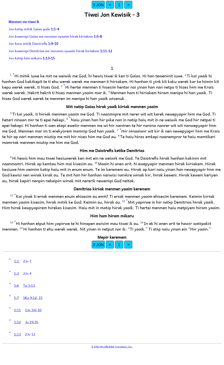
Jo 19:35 (31, 322)
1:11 (17, 309)
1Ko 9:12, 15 (33, 297)
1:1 (16, 261)
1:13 (17, 334)
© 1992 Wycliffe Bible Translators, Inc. (112, 346)
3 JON (98, 4)
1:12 (17, 322)
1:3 (16, 273)
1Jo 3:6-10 (33, 309)
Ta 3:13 (29, 285)
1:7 (16, 297)
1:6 (16, 285)
